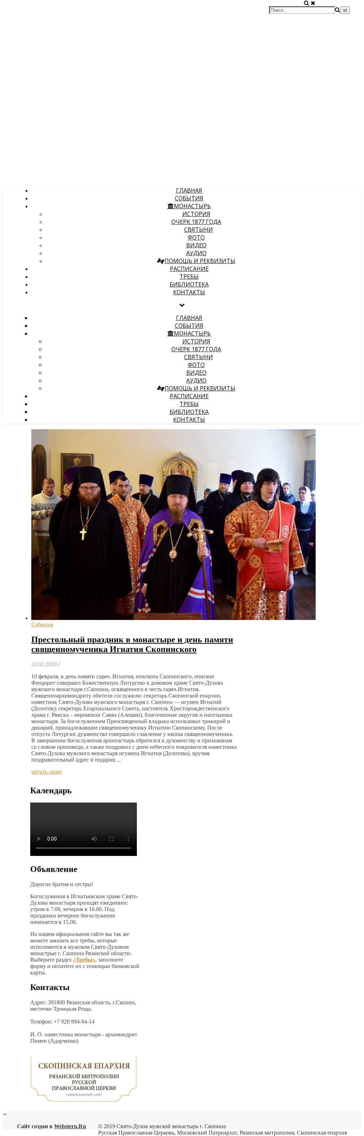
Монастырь (192, 206)
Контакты (189, 292)
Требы (189, 276)
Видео (196, 245)
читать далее (46, 772)
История (196, 214)
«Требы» (84, 960)
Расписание (189, 269)
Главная (189, 190)
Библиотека (189, 284)
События (189, 198)
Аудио (196, 253)
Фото (196, 237)
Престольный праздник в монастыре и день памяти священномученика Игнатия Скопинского (132, 644)
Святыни (198, 229)
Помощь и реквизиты (200, 261)
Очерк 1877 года (196, 222)
